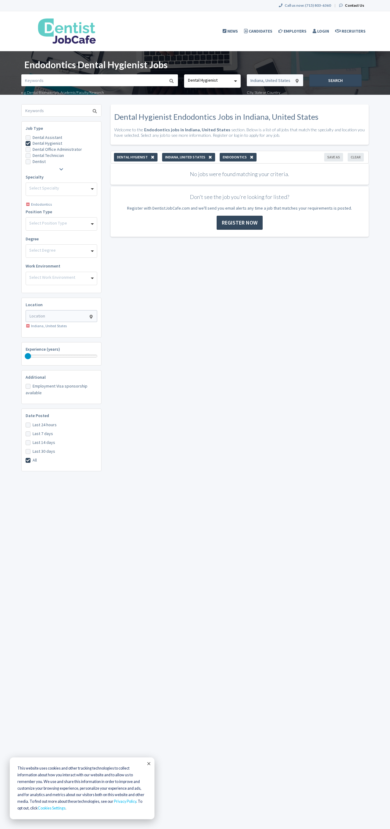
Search (335, 80)
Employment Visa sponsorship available (56, 389)
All (35, 460)
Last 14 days (44, 442)
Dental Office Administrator (57, 149)
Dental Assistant (47, 137)
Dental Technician (48, 155)
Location (34, 304)
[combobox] (212, 81)
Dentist (39, 161)
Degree (32, 239)
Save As (333, 157)
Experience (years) (43, 349)
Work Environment (43, 266)
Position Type (39, 211)
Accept (148, 763)
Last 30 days (44, 451)
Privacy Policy (125, 801)
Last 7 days (43, 433)
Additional (36, 377)
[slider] (28, 356)
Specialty (35, 177)
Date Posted (37, 415)
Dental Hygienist (47, 143)
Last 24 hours (45, 424)
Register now (239, 222)
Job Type (34, 128)
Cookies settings (52, 808)
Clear (356, 157)
